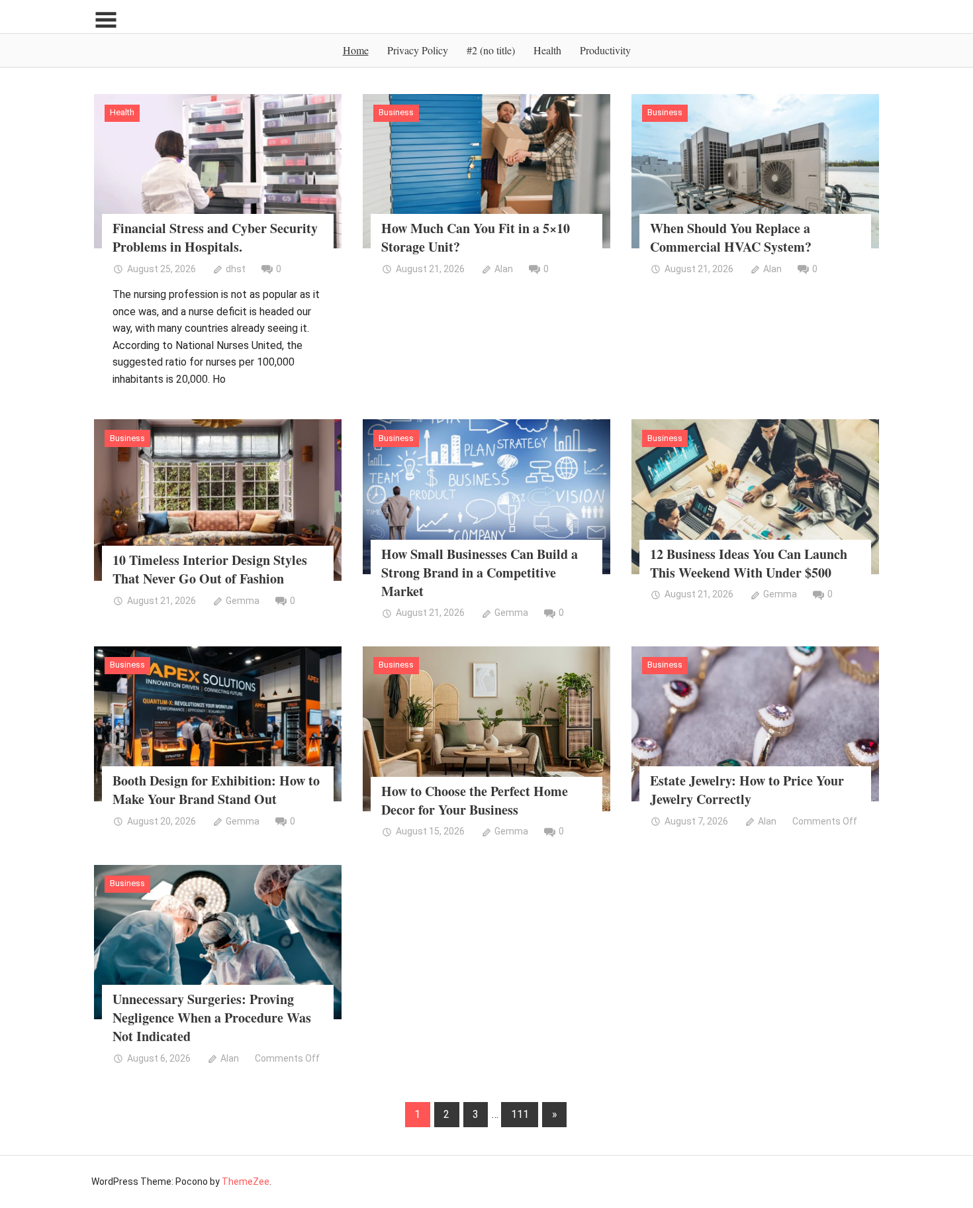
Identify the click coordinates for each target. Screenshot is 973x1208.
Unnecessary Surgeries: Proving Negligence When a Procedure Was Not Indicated (212, 1017)
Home (356, 50)
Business (396, 112)
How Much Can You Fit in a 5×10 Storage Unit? (475, 237)
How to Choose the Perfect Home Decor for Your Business (474, 800)
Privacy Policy (417, 50)
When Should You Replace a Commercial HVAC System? (730, 237)
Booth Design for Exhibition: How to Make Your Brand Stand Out (216, 790)
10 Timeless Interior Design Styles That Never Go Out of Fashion (210, 569)
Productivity (605, 50)
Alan (503, 269)
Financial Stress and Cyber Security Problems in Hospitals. (215, 237)
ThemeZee (245, 1181)
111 (520, 1114)
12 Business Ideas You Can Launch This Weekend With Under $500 (748, 563)
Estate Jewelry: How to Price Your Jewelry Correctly (747, 790)
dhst (236, 269)
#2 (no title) (491, 50)
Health (547, 50)
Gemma (242, 600)
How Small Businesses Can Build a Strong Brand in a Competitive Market (479, 572)
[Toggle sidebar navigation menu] (106, 20)
